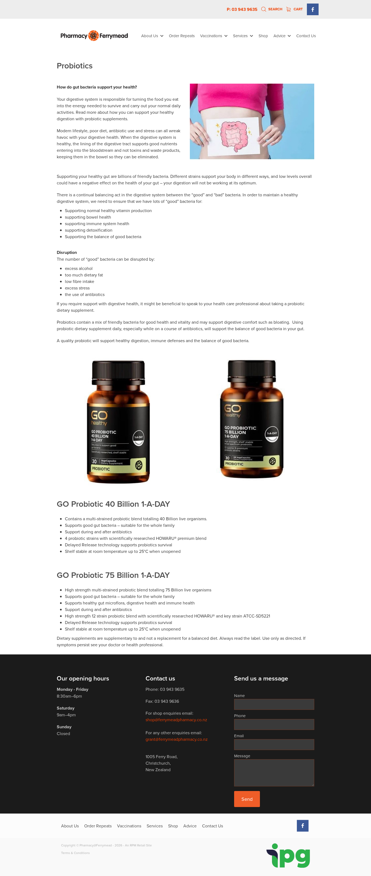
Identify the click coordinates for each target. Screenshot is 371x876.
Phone (240, 716)
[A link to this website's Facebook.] (313, 9)
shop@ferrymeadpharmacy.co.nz (176, 720)
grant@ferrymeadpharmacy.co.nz (177, 739)
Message (242, 756)
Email (239, 736)
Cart (298, 9)
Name (239, 696)
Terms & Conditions (75, 852)
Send (247, 799)
